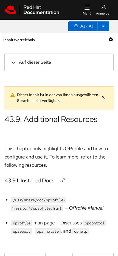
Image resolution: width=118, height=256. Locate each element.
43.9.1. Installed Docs (29, 180)
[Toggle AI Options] (103, 26)
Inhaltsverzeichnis (19, 39)
